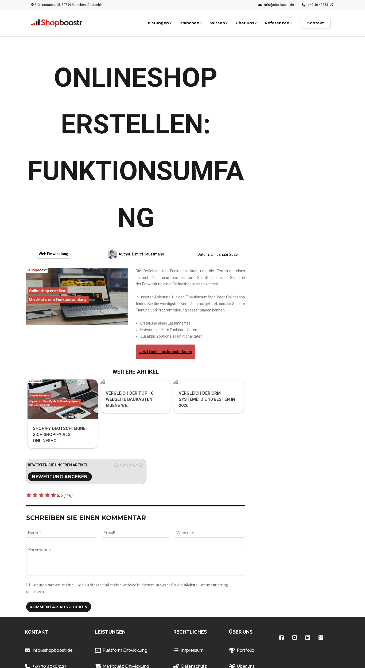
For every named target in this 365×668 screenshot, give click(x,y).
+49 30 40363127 (321, 5)
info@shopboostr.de (279, 5)
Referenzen (277, 23)
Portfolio (245, 650)
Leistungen (157, 23)
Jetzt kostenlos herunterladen (165, 352)
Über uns (245, 23)
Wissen (217, 23)
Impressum (192, 650)
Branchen (189, 23)
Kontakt (315, 23)
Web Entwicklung (53, 254)
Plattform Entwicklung (125, 650)
